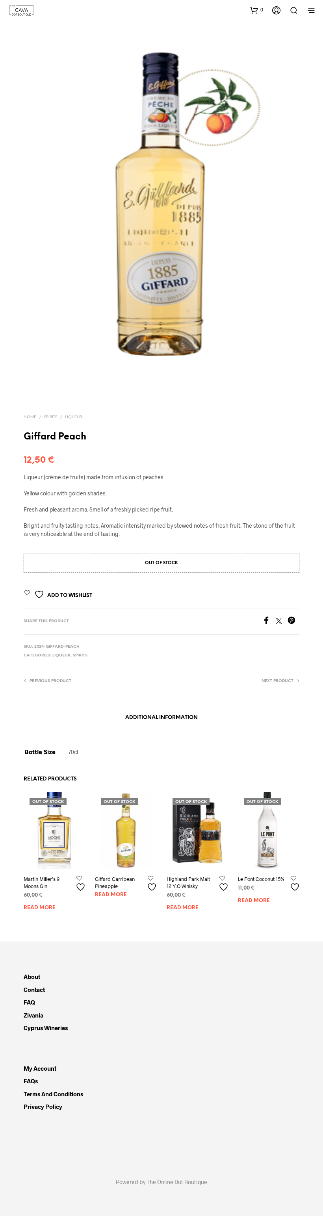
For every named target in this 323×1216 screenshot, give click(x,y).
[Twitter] (282, 621)
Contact (34, 989)
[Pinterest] (293, 621)
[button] (256, 10)
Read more (40, 907)
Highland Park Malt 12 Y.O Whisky (188, 882)
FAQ (29, 1002)
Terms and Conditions (53, 1093)
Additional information (161, 717)
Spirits (50, 417)
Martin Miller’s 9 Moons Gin (41, 882)
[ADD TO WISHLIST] (81, 884)
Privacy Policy (43, 1106)
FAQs (31, 1080)
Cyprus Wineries (46, 1027)
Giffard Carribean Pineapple (115, 882)
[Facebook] (269, 621)
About (32, 976)
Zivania (33, 1015)
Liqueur (73, 417)
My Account (40, 1068)
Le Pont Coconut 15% (261, 879)
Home (30, 417)
